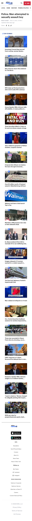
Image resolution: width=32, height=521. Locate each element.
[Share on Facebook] (6, 25)
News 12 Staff (4, 20)
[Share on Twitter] (8, 25)
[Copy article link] (11, 25)
